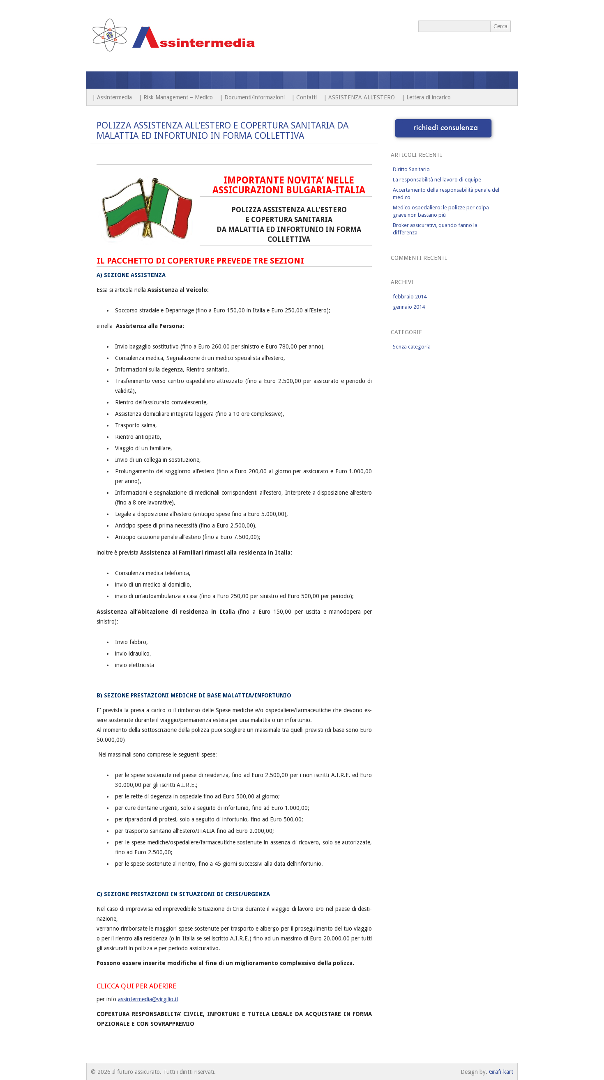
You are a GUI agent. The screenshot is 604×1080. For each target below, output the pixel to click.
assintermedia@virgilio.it (148, 999)
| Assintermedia (112, 97)
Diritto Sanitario (411, 169)
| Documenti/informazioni (252, 97)
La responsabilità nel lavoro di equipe (437, 180)
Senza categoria (412, 347)
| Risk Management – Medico (175, 97)
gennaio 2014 (409, 307)
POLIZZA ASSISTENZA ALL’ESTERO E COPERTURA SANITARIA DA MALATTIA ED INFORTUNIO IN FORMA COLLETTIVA (222, 130)
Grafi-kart (501, 1072)
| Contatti (304, 97)
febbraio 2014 (409, 297)
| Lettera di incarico (426, 97)
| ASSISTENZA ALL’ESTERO (359, 97)
